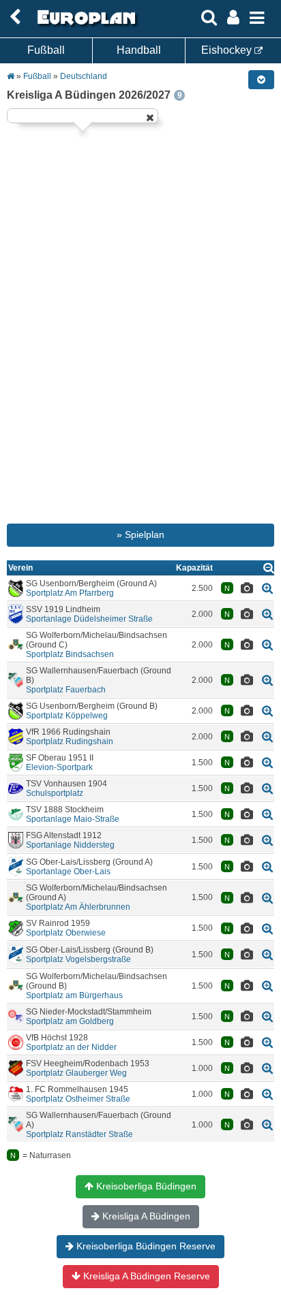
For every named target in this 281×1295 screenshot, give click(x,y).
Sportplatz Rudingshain (69, 741)
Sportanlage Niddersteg (70, 845)
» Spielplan (140, 534)
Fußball (46, 50)
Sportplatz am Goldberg (70, 1021)
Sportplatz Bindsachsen (70, 654)
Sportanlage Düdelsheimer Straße (89, 619)
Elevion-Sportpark (59, 767)
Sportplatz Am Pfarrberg (70, 593)
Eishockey (227, 50)
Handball (139, 50)
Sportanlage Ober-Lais (68, 871)
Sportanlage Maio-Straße (72, 819)
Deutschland (83, 76)
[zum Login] (15, 17)
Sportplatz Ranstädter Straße (79, 1134)
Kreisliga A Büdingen (145, 1216)
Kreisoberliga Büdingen (144, 1186)
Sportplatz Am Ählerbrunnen (78, 907)
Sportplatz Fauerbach (66, 689)
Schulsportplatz (54, 793)
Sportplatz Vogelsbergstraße (78, 959)
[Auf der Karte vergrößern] (267, 588)
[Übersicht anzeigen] (268, 567)
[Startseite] (84, 25)
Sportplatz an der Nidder (71, 1047)
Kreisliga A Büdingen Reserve (145, 1275)
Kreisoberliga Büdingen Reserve (145, 1246)
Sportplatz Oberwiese (66, 933)
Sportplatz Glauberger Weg (76, 1073)
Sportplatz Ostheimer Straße (78, 1099)
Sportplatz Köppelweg (67, 715)
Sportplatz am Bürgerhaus (74, 995)
